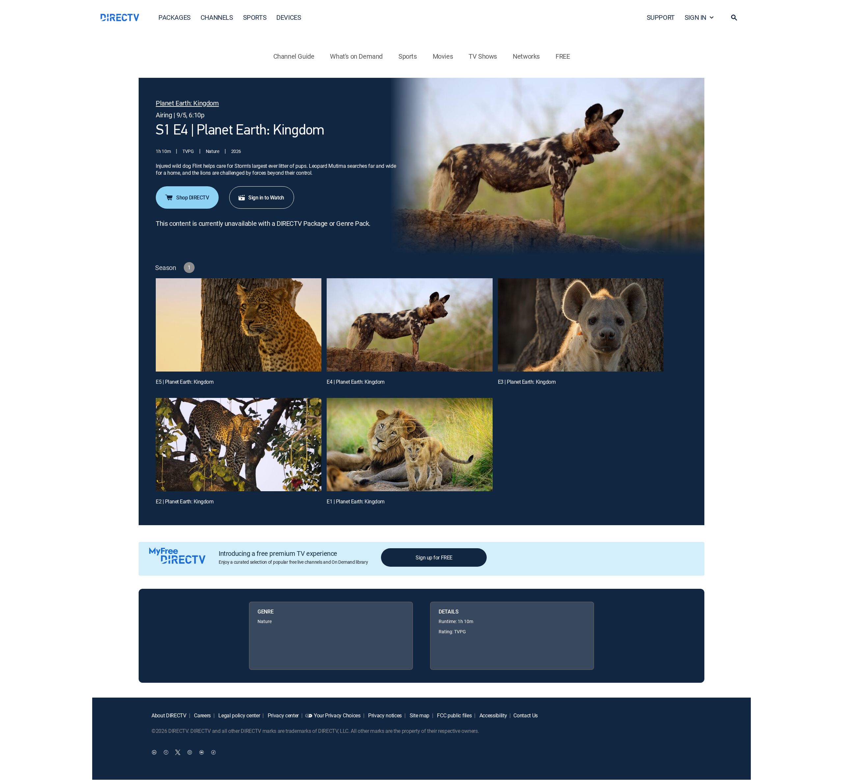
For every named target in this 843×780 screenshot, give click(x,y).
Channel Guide (293, 56)
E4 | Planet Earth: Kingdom (356, 381)
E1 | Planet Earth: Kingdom (356, 501)
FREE (563, 56)
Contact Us (525, 715)
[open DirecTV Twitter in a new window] (177, 752)
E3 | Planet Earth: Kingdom (527, 381)
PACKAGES (174, 17)
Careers (202, 715)
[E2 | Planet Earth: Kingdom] (238, 444)
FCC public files (454, 715)
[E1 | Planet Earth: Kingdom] (409, 444)
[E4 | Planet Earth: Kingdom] (409, 325)
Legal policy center (238, 715)
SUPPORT (661, 17)
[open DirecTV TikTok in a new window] (213, 752)
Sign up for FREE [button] (434, 557)
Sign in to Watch (266, 197)
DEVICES (288, 17)
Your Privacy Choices (337, 715)
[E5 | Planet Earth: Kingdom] (238, 325)
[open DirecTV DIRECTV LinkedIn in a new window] (154, 752)
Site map (418, 715)
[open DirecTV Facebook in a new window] (166, 752)
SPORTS (255, 17)
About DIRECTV (168, 715)
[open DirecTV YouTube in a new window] (201, 752)
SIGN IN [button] (695, 17)
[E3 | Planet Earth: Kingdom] (581, 325)
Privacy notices (384, 715)
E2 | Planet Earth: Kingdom (185, 501)
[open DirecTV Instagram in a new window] (189, 752)
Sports (407, 56)
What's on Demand (356, 56)
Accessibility (492, 715)
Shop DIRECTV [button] (192, 197)
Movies (443, 56)
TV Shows (483, 56)
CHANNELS (217, 17)
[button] (734, 17)
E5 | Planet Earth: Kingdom (185, 381)
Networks (526, 56)
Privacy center (282, 715)
